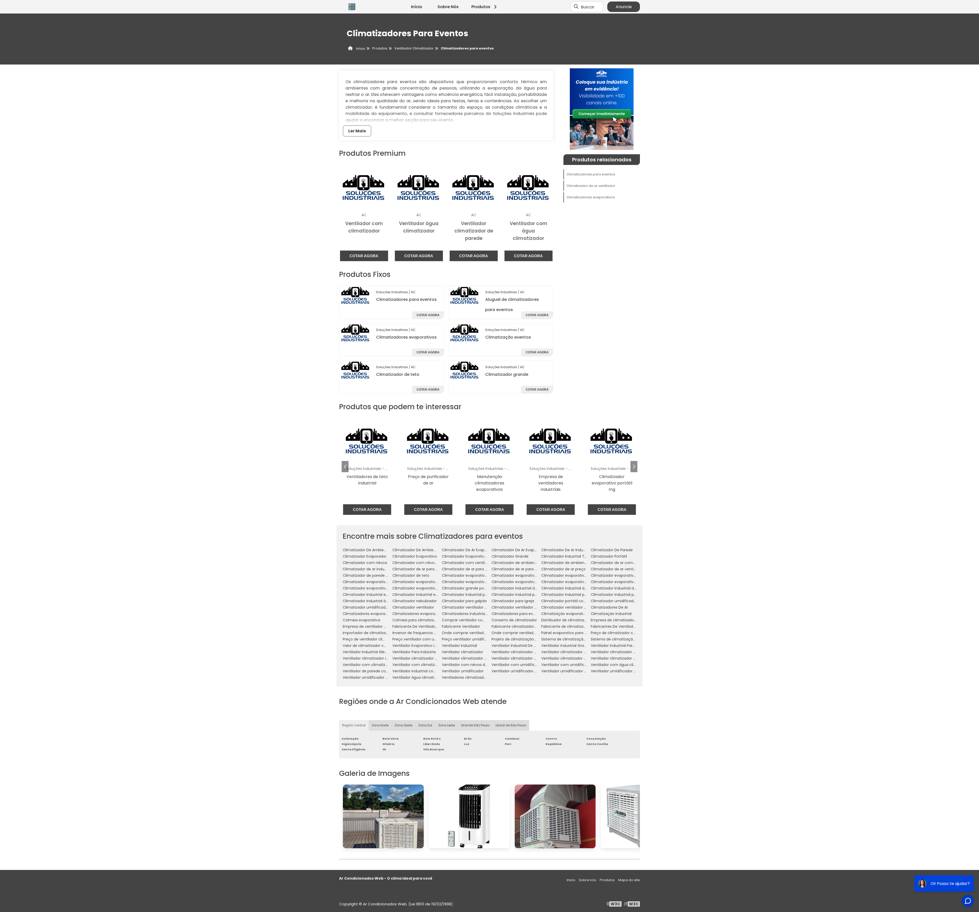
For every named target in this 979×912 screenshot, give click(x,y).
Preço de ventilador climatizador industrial (380, 639)
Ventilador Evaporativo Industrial (420, 645)
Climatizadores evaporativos (406, 337)
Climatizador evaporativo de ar (569, 575)
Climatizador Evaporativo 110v (468, 556)
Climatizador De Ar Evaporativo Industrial (528, 550)
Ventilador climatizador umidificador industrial (533, 658)
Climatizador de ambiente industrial (524, 562)
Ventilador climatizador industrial (372, 658)
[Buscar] (576, 7)
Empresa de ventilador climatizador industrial (383, 626)
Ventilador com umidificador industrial (575, 664)
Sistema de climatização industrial (621, 639)
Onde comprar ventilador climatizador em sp (532, 632)
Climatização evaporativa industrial (572, 613)
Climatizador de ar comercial (617, 562)
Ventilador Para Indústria (414, 651)
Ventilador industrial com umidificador (426, 671)
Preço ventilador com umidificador (423, 639)
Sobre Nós (448, 7)
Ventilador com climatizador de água (425, 664)
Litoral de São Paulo (511, 725)
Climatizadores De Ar (609, 607)
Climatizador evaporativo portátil (620, 581)
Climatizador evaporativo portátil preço (378, 588)
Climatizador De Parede (612, 550)
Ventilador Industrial (459, 645)
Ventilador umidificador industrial (372, 677)
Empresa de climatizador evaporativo (624, 620)
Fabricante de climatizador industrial (573, 626)
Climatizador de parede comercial (373, 575)
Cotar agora (364, 256)
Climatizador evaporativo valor (419, 588)
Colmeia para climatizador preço (421, 620)
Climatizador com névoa (365, 562)
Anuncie (624, 7)
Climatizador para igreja (513, 600)
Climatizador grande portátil (467, 588)
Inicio (571, 880)
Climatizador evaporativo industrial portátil (530, 581)
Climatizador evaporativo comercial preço (529, 575)
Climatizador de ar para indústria (471, 569)
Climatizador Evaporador (365, 556)
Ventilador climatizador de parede (621, 651)
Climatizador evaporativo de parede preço (381, 581)
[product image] (355, 295)
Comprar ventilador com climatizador (475, 620)
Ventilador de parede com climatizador (378, 671)
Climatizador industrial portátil (568, 594)
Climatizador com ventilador (467, 562)
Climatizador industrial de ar (517, 588)
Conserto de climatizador (514, 620)
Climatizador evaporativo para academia (578, 581)
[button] (633, 466)
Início (416, 7)
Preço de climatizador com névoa (621, 632)
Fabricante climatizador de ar (518, 626)
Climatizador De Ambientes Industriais (426, 550)
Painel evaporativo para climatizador (574, 632)
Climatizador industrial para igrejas (522, 594)
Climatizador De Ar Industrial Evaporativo (577, 550)
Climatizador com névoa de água (422, 562)
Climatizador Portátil (609, 556)
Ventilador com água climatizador (621, 664)
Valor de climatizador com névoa (372, 645)
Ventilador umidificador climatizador (524, 671)
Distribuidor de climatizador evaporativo (576, 620)
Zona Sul (425, 725)
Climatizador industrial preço (616, 594)
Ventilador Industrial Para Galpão (620, 645)
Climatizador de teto (397, 374)
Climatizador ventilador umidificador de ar (529, 607)
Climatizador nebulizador (414, 600)
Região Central (354, 725)
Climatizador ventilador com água (472, 607)
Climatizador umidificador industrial (622, 600)
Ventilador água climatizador (418, 677)
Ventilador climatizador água (616, 658)
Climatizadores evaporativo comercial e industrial (387, 613)
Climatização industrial (611, 613)
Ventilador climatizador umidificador (474, 658)
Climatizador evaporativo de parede (623, 575)
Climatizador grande (506, 374)
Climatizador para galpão (464, 600)
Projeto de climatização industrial (521, 639)
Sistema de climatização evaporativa (574, 639)
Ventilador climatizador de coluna (571, 651)
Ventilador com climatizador (368, 664)
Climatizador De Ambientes (367, 550)
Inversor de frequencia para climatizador (428, 632)
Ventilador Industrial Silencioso (369, 651)
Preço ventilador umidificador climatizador (480, 639)
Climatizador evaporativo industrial (473, 581)
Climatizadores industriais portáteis (473, 613)
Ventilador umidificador (463, 671)
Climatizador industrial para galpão (473, 594)
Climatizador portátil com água (569, 600)
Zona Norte (380, 725)
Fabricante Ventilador (461, 626)
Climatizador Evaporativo (414, 556)
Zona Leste (446, 725)
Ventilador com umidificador (517, 664)
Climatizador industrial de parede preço (626, 588)
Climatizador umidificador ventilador (375, 607)
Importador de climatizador (367, 632)
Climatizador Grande (510, 556)
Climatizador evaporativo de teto (422, 581)
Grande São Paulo (475, 725)
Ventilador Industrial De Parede (519, 645)
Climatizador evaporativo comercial (474, 575)
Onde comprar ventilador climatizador (476, 632)
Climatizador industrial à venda (370, 600)
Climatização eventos (508, 337)
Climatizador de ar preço (563, 569)
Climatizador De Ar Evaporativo (469, 550)
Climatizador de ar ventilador (590, 185)
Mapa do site (629, 880)
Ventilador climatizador (462, 651)
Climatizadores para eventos (406, 299)
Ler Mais (357, 131)
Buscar (588, 7)
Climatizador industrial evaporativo (374, 594)
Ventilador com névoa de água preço (475, 664)
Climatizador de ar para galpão (420, 569)
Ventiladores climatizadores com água (476, 677)
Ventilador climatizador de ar (517, 651)
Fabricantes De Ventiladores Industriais (625, 626)
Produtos (480, 7)
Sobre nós (587, 880)
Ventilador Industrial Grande (566, 645)
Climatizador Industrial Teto (565, 556)
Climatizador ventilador (413, 607)
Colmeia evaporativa (361, 620)
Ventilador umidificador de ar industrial (625, 671)
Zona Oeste (403, 725)
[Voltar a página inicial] (351, 7)
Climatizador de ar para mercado (521, 569)
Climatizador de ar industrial (368, 569)
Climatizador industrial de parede (570, 588)
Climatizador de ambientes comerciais (576, 562)
